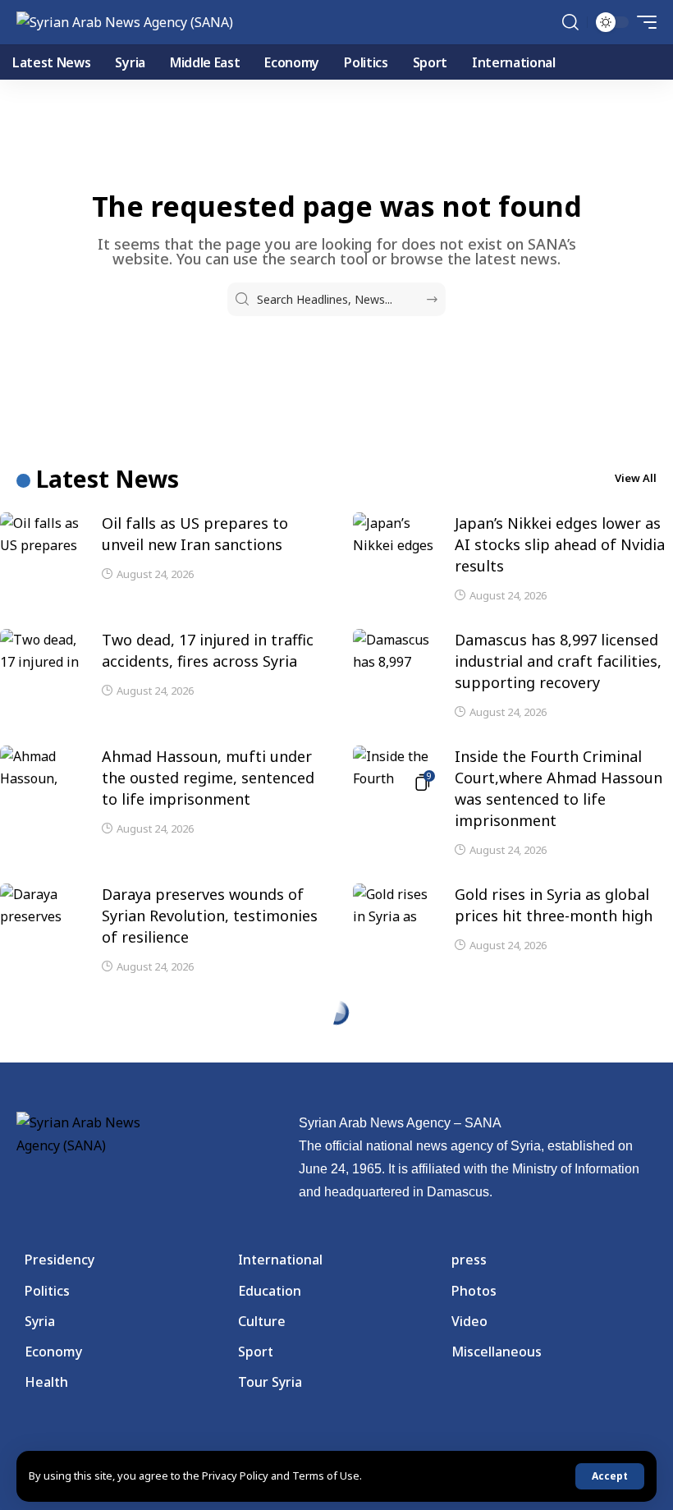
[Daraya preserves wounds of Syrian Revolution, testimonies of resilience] (41, 908)
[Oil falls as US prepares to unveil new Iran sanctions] (41, 537)
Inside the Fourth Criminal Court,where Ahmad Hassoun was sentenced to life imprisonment (558, 788)
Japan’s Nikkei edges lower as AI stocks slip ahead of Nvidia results (560, 544)
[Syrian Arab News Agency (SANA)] (124, 22)
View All (636, 477)
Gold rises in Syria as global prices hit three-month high (553, 904)
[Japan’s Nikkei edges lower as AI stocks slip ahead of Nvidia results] (394, 537)
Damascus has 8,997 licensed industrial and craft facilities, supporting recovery (558, 661)
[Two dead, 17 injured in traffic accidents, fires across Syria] (41, 653)
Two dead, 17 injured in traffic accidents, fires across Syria (208, 650)
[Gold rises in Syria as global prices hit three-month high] (394, 908)
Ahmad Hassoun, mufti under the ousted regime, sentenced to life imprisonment (208, 777)
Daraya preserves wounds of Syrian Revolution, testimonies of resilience (210, 915)
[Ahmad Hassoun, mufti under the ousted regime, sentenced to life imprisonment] (41, 770)
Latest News (107, 478)
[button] (609, 1476)
